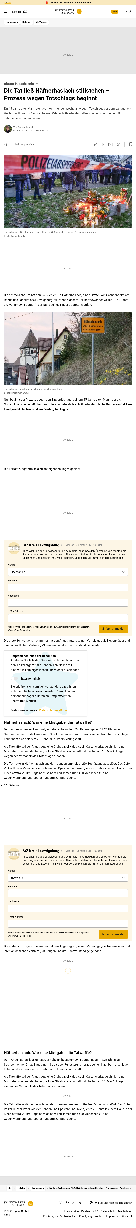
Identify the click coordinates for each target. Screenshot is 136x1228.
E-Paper (16, 11)
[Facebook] (80, 1202)
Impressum (112, 1216)
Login (129, 11)
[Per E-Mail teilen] (110, 144)
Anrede (11, 565)
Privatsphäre (71, 1211)
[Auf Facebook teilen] (103, 144)
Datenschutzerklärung (53, 710)
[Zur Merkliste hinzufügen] (129, 144)
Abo (115, 11)
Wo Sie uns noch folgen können (113, 1202)
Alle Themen (41, 22)
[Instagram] (60, 1202)
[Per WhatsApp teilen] (118, 144)
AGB (95, 1211)
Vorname (12, 580)
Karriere (85, 1211)
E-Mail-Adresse (15, 611)
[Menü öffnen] (5, 11)
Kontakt (99, 1216)
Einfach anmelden (113, 628)
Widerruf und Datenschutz (19, 630)
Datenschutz (108, 1211)
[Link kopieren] (95, 144)
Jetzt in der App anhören (21, 144)
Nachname (13, 595)
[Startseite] (9, 1188)
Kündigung (85, 1216)
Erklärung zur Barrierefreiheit (59, 1216)
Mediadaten (125, 1211)
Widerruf (127, 1216)
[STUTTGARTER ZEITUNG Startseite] (68, 11)
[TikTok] (73, 1202)
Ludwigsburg (12, 22)
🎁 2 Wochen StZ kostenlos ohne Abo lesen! (69, 2)
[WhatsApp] (67, 1202)
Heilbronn (26, 22)
